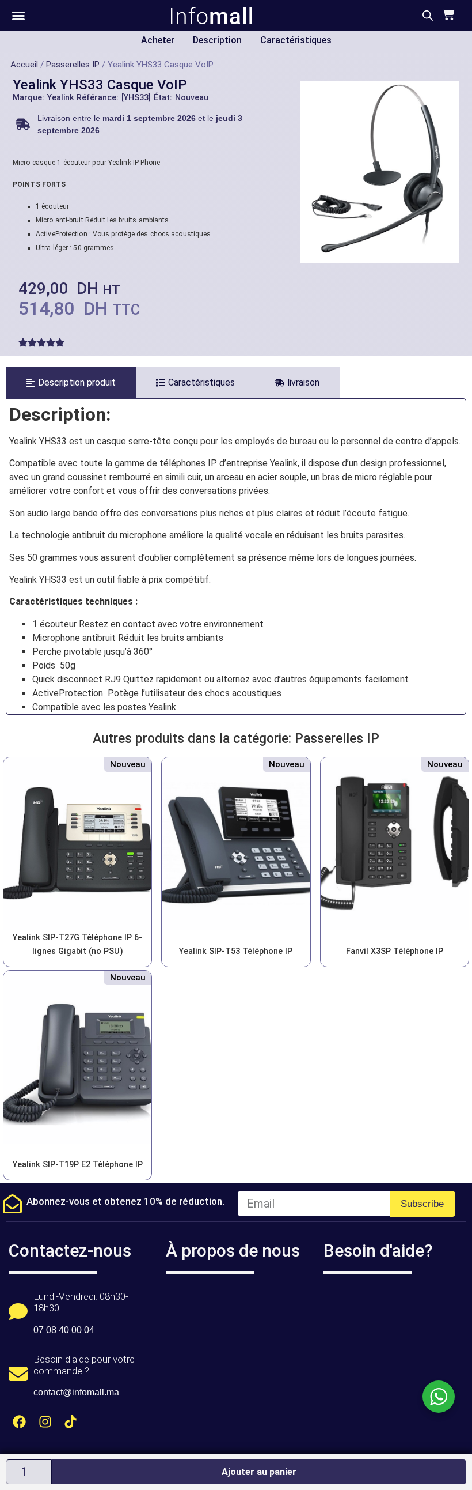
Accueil (24, 64)
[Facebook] (19, 1421)
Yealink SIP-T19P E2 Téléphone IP (78, 1165)
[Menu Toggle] (18, 15)
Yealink (60, 97)
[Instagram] (45, 1421)
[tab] (71, 382)
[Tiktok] (71, 1421)
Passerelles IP (73, 64)
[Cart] (446, 14)
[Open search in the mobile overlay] (427, 15)
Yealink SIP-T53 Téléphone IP (235, 951)
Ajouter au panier (259, 1471)
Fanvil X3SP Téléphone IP (394, 951)
